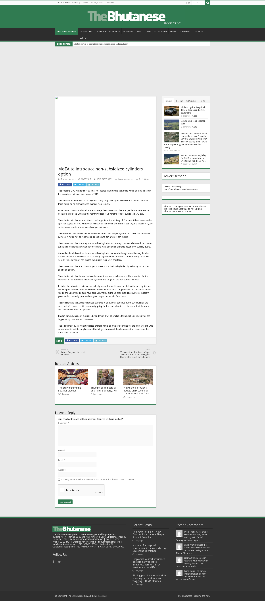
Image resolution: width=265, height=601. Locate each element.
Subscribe (110, 3)
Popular (168, 101)
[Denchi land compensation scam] (171, 125)
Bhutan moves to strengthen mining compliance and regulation (101, 44)
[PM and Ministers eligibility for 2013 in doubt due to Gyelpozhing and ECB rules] (171, 159)
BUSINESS (128, 31)
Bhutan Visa (169, 211)
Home (85, 3)
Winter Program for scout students (73, 352)
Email (61, 460)
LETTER (83, 38)
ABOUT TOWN (144, 31)
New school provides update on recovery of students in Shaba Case (136, 390)
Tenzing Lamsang (68, 179)
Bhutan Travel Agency (174, 206)
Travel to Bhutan (184, 211)
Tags (202, 101)
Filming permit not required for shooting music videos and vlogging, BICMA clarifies (149, 578)
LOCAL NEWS (160, 31)
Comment (63, 423)
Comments (191, 101)
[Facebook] (186, 3)
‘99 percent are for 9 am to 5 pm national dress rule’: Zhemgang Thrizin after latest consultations (135, 353)
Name (61, 450)
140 (195, 164)
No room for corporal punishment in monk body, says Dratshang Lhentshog (149, 548)
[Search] (207, 2)
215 (195, 127)
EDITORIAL (184, 31)
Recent (179, 101)
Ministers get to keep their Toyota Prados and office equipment (193, 110)
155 (178, 151)
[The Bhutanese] (132, 16)
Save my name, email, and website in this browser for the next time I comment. (98, 479)
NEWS (173, 31)
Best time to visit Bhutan (190, 209)
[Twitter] (189, 3)
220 (195, 116)
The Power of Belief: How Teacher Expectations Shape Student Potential (148, 534)
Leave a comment (125, 179)
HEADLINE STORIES (66, 31)
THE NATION (86, 31)
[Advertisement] (132, 69)
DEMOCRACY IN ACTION (108, 31)
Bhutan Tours (191, 206)
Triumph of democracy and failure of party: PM (104, 389)
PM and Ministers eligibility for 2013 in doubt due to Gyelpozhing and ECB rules (193, 158)
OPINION (198, 31)
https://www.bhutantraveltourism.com (181, 189)
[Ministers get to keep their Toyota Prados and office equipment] (171, 111)
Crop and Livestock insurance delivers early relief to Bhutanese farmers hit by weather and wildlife (148, 563)
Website (61, 470)
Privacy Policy (96, 3)
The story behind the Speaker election (69, 389)
